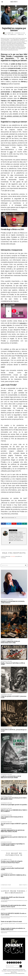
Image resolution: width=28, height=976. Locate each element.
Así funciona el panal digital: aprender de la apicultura (14, 804)
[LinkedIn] (14, 963)
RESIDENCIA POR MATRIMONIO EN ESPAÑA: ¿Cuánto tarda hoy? (13, 602)
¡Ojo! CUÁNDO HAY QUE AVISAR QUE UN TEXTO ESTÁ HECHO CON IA (14, 798)
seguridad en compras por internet (14, 73)
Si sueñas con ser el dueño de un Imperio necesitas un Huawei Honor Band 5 (11, 861)
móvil (2, 367)
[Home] (20, 963)
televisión (22, 323)
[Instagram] (10, 963)
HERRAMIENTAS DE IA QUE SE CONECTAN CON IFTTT (14, 837)
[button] (25, 565)
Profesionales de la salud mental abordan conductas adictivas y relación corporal (13, 906)
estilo (9, 136)
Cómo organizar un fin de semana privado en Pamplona (12, 817)
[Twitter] (8, 524)
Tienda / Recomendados (9, 34)
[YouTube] (16, 963)
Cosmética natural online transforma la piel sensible (12, 868)
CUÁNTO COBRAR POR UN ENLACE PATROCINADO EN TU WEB (10, 642)
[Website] (10, 542)
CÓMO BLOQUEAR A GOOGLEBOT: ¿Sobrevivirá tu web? (13, 697)
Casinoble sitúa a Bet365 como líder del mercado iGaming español (13, 897)
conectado (12, 556)
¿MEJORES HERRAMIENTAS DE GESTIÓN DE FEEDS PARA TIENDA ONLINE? (12, 831)
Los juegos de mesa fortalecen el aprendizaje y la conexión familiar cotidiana (12, 844)
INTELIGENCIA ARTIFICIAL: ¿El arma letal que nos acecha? (14, 730)
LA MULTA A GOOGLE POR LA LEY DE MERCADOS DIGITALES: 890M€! (11, 777)
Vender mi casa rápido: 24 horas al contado (11, 921)
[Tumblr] (18, 963)
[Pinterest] (14, 524)
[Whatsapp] (24, 524)
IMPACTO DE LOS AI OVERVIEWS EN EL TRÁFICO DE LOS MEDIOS (14, 810)
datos (25, 406)
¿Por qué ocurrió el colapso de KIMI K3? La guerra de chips (14, 824)
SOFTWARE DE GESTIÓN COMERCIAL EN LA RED (13, 875)
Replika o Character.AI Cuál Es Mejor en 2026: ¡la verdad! (13, 663)
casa (11, 152)
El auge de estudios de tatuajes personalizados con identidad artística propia (13, 929)
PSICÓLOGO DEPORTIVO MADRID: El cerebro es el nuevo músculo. (13, 914)
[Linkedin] (19, 524)
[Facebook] (3, 524)
